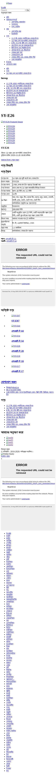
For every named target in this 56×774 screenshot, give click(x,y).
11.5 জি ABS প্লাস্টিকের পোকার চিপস (24, 38)
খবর (7, 29)
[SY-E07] (15, 316)
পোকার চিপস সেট (17, 55)
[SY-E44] (15, 326)
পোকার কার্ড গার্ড (16, 52)
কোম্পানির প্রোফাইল (18, 22)
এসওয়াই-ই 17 (17, 371)
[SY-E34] (15, 336)
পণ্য (7, 36)
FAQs (8, 62)
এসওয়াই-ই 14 (11, 241)
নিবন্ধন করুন (5, 449)
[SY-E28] (15, 346)
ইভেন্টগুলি (14, 33)
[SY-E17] (15, 366)
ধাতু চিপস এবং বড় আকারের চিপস (22, 45)
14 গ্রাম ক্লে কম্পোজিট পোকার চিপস (23, 41)
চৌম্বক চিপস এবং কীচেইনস (20, 50)
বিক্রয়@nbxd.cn (12, 387)
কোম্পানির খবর (16, 31)
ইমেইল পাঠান (5, 456)
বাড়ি (7, 17)
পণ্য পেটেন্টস (15, 26)
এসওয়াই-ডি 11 (11, 239)
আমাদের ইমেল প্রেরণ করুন (10, 160)
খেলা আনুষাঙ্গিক (16, 59)
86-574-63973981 (13, 390)
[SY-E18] (15, 356)
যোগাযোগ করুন (11, 64)
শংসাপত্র (14, 24)
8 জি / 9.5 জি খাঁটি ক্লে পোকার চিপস (23, 43)
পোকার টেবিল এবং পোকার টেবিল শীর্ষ (23, 57)
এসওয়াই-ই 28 (17, 351)
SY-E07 (15, 320)
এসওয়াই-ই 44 (17, 331)
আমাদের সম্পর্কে (11, 19)
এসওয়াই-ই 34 (17, 341)
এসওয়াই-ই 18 (17, 361)
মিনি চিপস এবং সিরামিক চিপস (21, 48)
